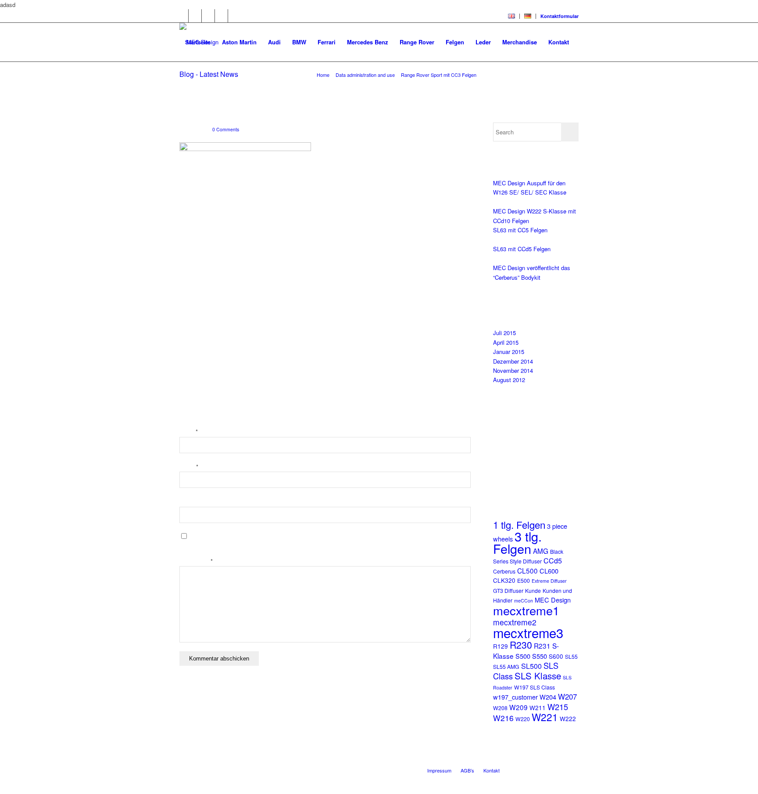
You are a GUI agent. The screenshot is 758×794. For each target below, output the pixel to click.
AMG (540, 551)
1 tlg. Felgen (519, 524)
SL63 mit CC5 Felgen (520, 230)
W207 (567, 696)
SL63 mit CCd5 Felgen (522, 249)
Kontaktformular (559, 16)
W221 (545, 717)
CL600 (549, 570)
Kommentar (196, 561)
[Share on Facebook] (190, 253)
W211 (537, 708)
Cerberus (504, 571)
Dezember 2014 (513, 361)
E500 (523, 580)
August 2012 (509, 379)
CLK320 (504, 580)
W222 (568, 719)
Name (188, 432)
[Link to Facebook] (208, 15)
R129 (500, 646)
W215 (557, 706)
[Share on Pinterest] (190, 278)
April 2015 (505, 342)
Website (189, 501)
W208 (500, 707)
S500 (522, 655)
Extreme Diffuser (549, 580)
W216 (503, 717)
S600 (556, 656)
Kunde (533, 590)
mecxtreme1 (526, 610)
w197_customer (515, 696)
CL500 (527, 570)
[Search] (188, 80)
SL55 (571, 656)
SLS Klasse (538, 675)
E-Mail (188, 467)
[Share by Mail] (190, 340)
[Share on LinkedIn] (190, 290)
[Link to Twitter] (181, 15)
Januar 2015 (508, 351)
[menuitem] (512, 16)
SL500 (531, 665)
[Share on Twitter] (190, 265)
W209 (518, 707)
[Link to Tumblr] (234, 15)
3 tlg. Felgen (517, 542)
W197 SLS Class (534, 687)
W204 (548, 696)
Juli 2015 (504, 332)
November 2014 (513, 370)
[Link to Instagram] (221, 15)
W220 (522, 718)
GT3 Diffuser (508, 590)
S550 (539, 655)
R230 (521, 644)
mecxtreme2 (514, 622)
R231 (542, 645)
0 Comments (225, 129)
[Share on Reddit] (190, 328)
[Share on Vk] (190, 315)
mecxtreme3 (528, 632)
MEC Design (553, 599)
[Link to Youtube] (195, 15)
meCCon (523, 600)
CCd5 (552, 560)
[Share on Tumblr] (190, 303)
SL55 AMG (506, 666)
